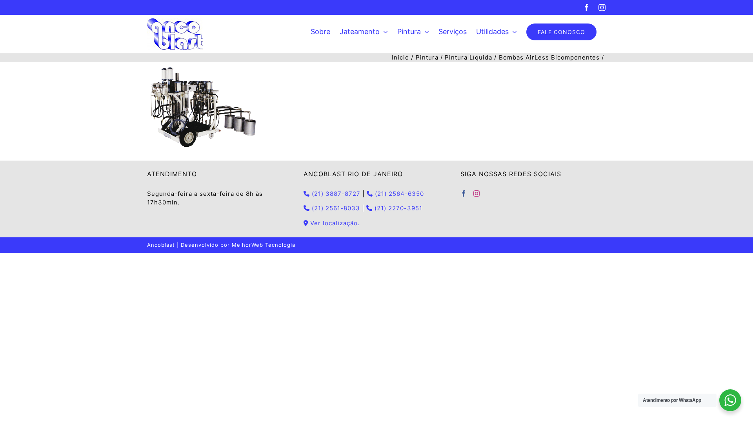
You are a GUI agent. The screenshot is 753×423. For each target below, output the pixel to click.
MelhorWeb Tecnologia (263, 245)
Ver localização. (334, 223)
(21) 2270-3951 (397, 208)
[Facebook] (463, 193)
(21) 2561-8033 (335, 208)
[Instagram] (476, 193)
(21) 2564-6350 (398, 193)
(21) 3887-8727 (335, 193)
